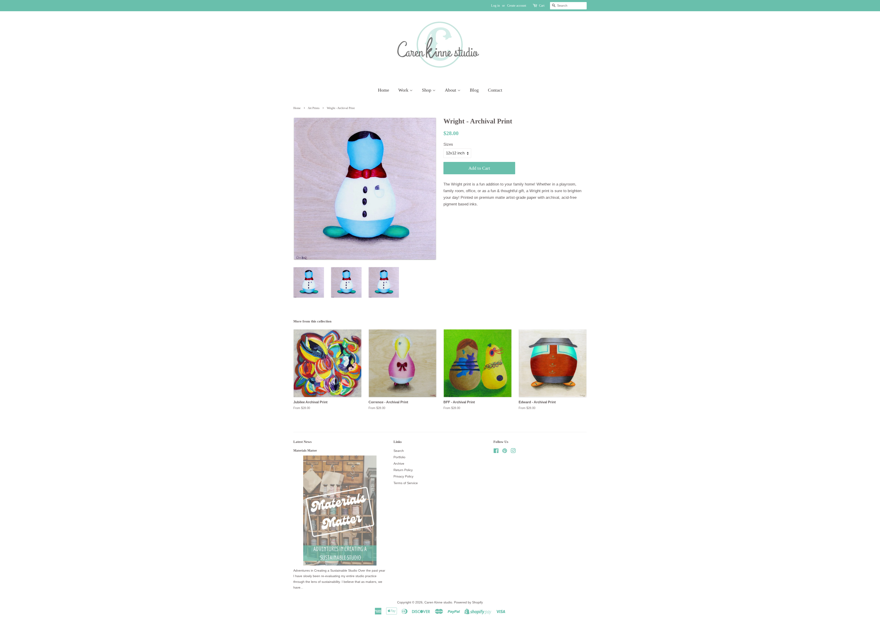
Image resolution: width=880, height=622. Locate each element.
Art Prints (313, 108)
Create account (516, 5)
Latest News (302, 442)
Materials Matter (305, 450)
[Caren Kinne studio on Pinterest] (504, 451)
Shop (427, 90)
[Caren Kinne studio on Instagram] (513, 451)
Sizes (448, 144)
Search (398, 451)
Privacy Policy (403, 476)
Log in (495, 5)
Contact (495, 90)
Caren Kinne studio (438, 602)
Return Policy (403, 470)
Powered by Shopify (468, 602)
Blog (474, 90)
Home (383, 90)
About (451, 90)
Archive (398, 463)
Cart (541, 5)
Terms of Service (405, 483)
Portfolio (399, 457)
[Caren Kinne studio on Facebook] (496, 451)
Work (404, 90)
